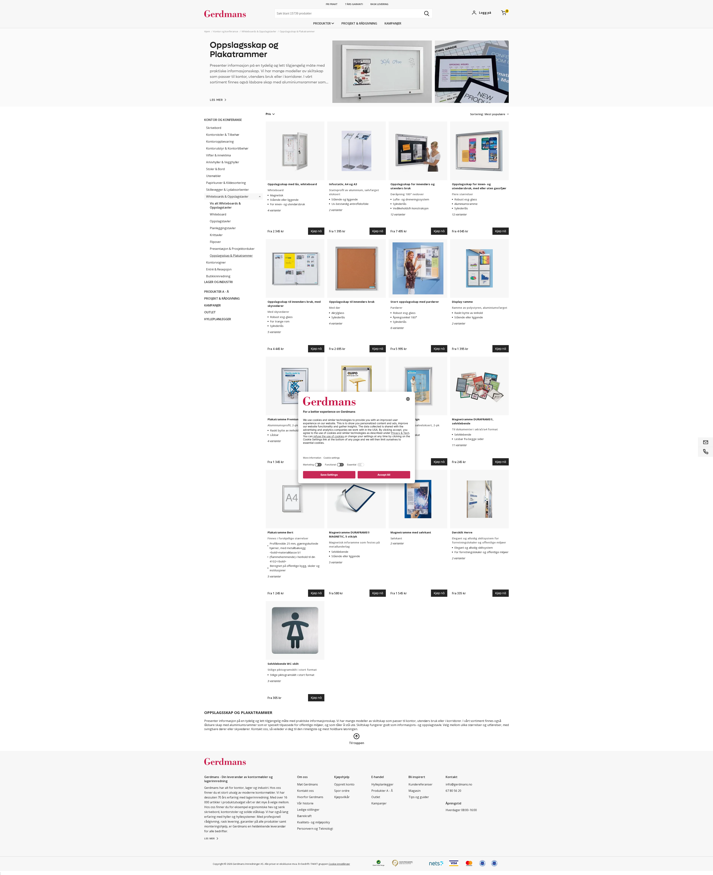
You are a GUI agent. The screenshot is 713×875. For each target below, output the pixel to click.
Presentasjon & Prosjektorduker (232, 249)
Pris (268, 114)
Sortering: (477, 114)
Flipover (215, 242)
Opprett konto (344, 784)
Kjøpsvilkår (342, 797)
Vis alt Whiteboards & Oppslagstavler (225, 205)
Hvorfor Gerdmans (310, 797)
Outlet (210, 312)
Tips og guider (418, 797)
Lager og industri (218, 282)
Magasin (414, 791)
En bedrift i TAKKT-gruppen (313, 864)
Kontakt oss (305, 791)
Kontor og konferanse (223, 120)
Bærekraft (304, 816)
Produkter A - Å (216, 292)
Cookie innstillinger (339, 864)
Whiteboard (218, 214)
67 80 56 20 (453, 791)
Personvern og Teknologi (315, 829)
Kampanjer (393, 23)
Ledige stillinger (308, 810)
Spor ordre (341, 791)
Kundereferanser (420, 784)
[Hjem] (232, 14)
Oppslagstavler (220, 221)
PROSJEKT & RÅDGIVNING (359, 23)
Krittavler (216, 235)
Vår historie (305, 803)
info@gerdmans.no (459, 784)
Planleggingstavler (223, 228)
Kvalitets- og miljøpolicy (313, 822)
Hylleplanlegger (217, 319)
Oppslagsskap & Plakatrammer (231, 256)
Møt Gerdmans (307, 784)
